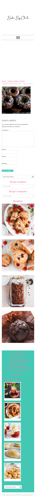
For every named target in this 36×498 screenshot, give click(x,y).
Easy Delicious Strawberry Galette (18, 370)
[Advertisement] (18, 59)
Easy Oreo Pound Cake (18, 363)
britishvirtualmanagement (23, 495)
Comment (5, 130)
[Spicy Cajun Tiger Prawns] (12, 410)
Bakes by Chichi (18, 10)
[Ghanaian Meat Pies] (12, 451)
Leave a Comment (28, 83)
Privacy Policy (18, 375)
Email (4, 156)
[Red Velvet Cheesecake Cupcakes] (12, 431)
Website (4, 163)
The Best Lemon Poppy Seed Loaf (18, 360)
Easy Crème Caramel (18, 357)
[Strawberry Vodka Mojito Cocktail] (12, 390)
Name (4, 149)
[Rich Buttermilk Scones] (12, 471)
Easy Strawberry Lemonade (18, 366)
